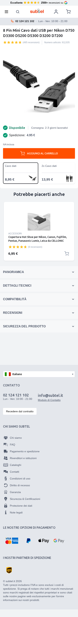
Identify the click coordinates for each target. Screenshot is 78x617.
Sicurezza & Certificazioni (25, 498)
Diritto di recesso (20, 485)
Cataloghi (15, 464)
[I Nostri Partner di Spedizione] (9, 570)
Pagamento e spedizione (25, 451)
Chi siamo (16, 437)
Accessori (15, 233)
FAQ (12, 444)
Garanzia (15, 492)
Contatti (14, 471)
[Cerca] (18, 12)
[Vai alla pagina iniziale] (37, 10)
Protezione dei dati (21, 505)
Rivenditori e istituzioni (23, 458)
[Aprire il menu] (7, 11)
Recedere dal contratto (20, 411)
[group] (12, 42)
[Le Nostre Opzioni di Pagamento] (11, 540)
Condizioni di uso (20, 478)
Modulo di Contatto (49, 400)
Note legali (16, 512)
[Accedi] (56, 12)
